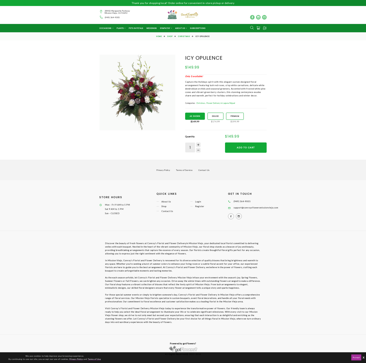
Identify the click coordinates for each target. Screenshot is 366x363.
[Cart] (259, 28)
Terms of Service (184, 170)
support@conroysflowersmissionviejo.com (256, 207)
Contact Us (204, 170)
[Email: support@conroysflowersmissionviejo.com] (264, 17)
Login (198, 201)
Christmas (184, 36)
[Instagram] (258, 17)
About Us (166, 201)
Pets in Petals (136, 28)
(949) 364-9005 (112, 17)
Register (199, 206)
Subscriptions (197, 28)
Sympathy (165, 28)
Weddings (151, 28)
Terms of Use (94, 359)
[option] (137, 92)
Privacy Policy (163, 170)
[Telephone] (101, 17)
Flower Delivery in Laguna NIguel (220, 103)
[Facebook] (252, 17)
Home (159, 36)
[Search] (252, 28)
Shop (170, 36)
